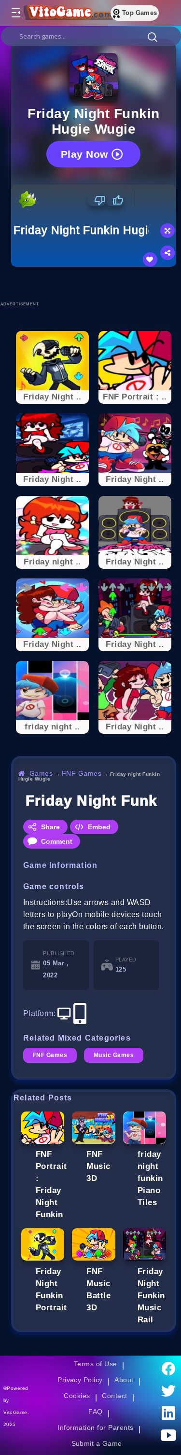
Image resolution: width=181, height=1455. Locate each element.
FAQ (95, 1411)
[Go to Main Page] (67, 13)
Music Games (114, 1055)
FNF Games (81, 773)
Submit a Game (96, 1443)
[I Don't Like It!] (97, 200)
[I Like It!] (115, 200)
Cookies (77, 1396)
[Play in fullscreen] (167, 230)
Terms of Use (95, 1364)
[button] (152, 36)
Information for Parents (95, 1427)
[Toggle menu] (15, 13)
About (123, 1380)
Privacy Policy (80, 1380)
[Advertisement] (96, 284)
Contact (114, 1396)
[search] (91, 36)
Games (41, 773)
